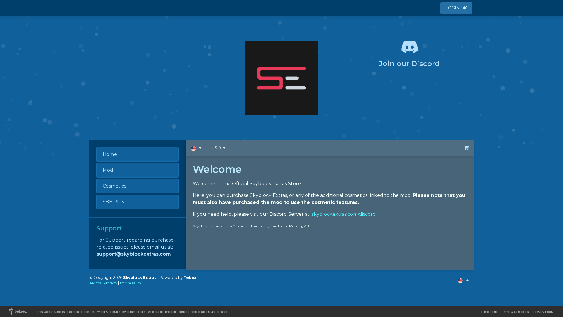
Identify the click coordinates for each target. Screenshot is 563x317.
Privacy (110, 283)
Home (110, 154)
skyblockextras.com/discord (344, 214)
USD (216, 148)
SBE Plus (113, 202)
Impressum (130, 283)
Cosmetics (114, 186)
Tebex (190, 277)
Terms (95, 283)
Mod (108, 170)
